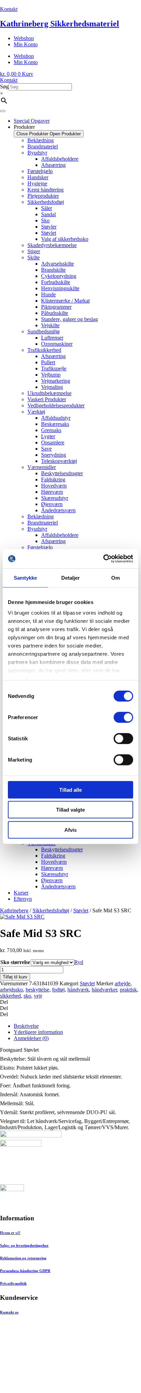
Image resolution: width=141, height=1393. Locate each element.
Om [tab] (115, 577)
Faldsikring (53, 479)
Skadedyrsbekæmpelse (52, 245)
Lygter (48, 436)
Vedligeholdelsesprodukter (56, 405)
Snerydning (53, 455)
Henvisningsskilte (60, 288)
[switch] (123, 717)
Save (46, 449)
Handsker (37, 177)
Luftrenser (52, 338)
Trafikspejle (53, 368)
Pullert (48, 362)
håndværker (104, 990)
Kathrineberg (14, 910)
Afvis (70, 830)
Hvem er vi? (10, 1233)
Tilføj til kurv (15, 976)
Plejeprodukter (43, 196)
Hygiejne (37, 183)
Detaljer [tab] (70, 577)
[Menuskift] (2, 111)
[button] (70, 1002)
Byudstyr (37, 153)
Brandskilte (53, 270)
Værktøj (36, 412)
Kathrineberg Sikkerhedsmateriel (59, 23)
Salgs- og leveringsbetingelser (24, 1245)
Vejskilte (50, 325)
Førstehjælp (40, 171)
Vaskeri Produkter (46, 399)
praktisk (128, 990)
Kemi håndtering (45, 190)
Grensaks (51, 430)
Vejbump (51, 375)
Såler (46, 208)
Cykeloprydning (58, 276)
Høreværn (52, 492)
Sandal (48, 214)
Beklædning (40, 140)
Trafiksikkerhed (44, 350)
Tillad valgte (70, 810)
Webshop (24, 38)
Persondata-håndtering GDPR (25, 1271)
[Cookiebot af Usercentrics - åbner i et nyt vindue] (103, 558)
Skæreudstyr (54, 498)
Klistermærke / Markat (65, 301)
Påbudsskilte (54, 313)
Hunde (48, 294)
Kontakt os (9, 1312)
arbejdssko (11, 990)
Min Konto (26, 44)
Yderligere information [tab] (38, 1032)
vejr (38, 996)
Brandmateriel (42, 146)
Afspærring (53, 165)
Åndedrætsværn (58, 510)
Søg (4, 86)
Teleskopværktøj (59, 461)
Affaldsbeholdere (59, 159)
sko (27, 996)
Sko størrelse (15, 962)
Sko (45, 220)
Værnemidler (41, 467)
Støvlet (48, 233)
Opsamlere (52, 442)
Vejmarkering (55, 381)
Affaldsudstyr (55, 418)
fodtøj (58, 990)
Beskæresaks (55, 424)
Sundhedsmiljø (43, 331)
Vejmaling (52, 387)
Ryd (78, 962)
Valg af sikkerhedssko (64, 239)
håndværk (78, 990)
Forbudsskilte (55, 282)
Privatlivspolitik (13, 1283)
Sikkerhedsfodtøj (45, 202)
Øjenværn (52, 504)
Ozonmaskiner (57, 344)
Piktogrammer (56, 307)
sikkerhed (10, 996)
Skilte (33, 257)
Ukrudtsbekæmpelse (49, 393)
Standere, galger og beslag (69, 319)
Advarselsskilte (57, 264)
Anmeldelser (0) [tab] (31, 1038)
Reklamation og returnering (23, 1258)
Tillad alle (70, 789)
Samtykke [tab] (25, 577)
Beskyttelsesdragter (62, 473)
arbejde (122, 983)
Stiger (33, 251)
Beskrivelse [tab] (26, 1026)
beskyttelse (37, 990)
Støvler (48, 227)
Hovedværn (54, 486)
